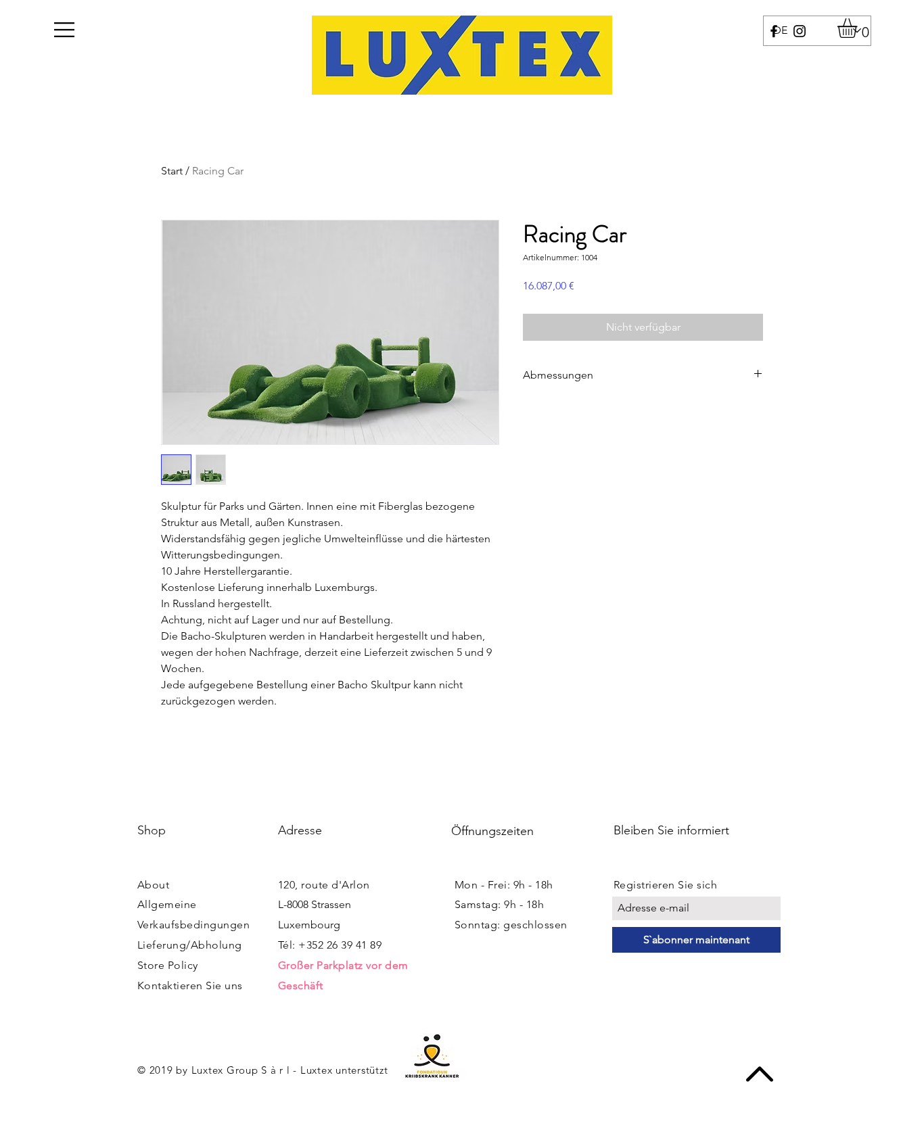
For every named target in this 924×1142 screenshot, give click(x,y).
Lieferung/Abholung (189, 944)
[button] (64, 29)
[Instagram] (799, 31)
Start (172, 170)
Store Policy (167, 965)
